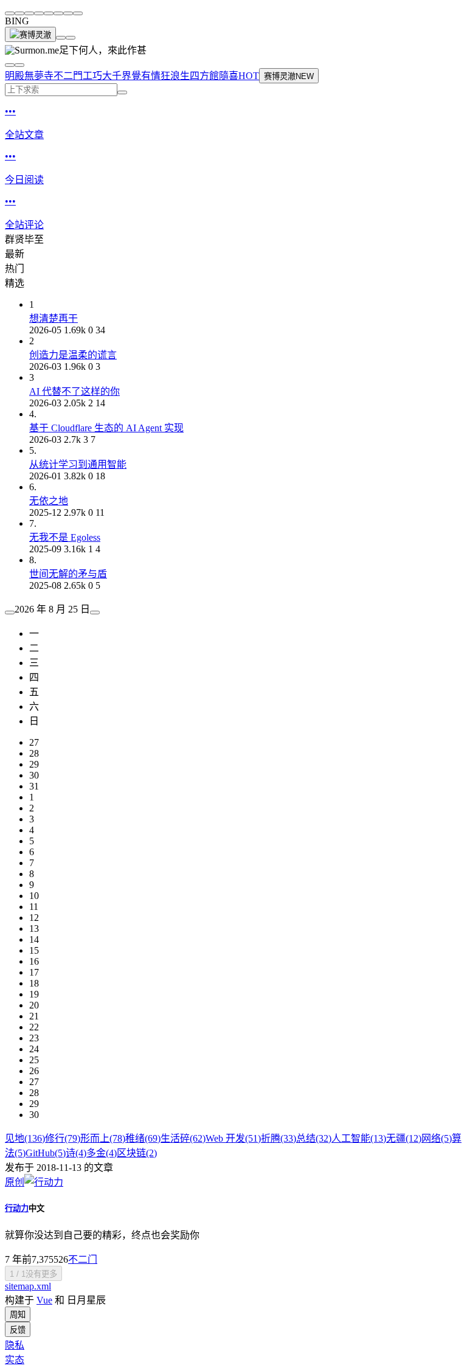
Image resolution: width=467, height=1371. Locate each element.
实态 (14, 1360)
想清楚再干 (53, 318)
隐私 (14, 1345)
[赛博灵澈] (30, 34)
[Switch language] (10, 65)
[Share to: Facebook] (49, 13)
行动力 (17, 1208)
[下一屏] (70, 38)
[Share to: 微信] (10, 13)
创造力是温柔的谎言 (73, 355)
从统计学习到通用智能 (77, 464)
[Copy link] (78, 13)
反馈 (18, 1330)
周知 (18, 1314)
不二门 (82, 1259)
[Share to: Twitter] (29, 13)
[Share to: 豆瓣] (68, 13)
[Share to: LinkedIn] (58, 13)
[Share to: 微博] (19, 13)
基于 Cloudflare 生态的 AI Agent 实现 (106, 428)
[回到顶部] (61, 38)
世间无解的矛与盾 (68, 574)
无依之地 (48, 501)
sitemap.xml (28, 1286)
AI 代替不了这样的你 (74, 391)
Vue (44, 1300)
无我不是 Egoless (64, 537)
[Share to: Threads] (39, 13)
